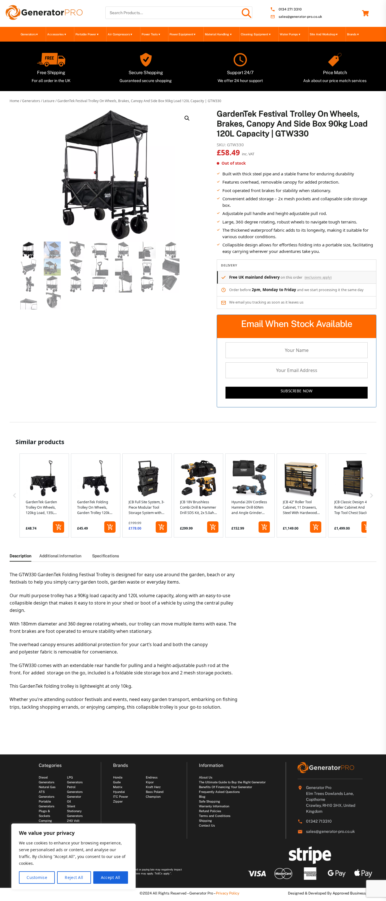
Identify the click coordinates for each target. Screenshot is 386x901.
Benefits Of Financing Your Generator (225, 787)
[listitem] (44, 495)
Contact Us (207, 825)
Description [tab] (20, 556)
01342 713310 (319, 821)
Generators (29, 34)
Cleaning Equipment (255, 34)
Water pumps (290, 34)
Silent (71, 806)
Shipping (205, 820)
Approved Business (349, 893)
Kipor (150, 782)
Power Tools (151, 34)
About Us (205, 777)
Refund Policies (210, 811)
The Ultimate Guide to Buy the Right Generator (232, 782)
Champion (153, 796)
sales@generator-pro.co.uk (300, 17)
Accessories (56, 34)
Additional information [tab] (60, 556)
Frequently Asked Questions (219, 792)
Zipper (118, 801)
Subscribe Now (297, 390)
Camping (45, 820)
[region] (73, 856)
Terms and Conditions (215, 816)
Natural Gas (47, 787)
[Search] (246, 13)
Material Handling (218, 34)
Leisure (49, 100)
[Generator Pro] (44, 17)
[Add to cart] (58, 527)
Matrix (117, 787)
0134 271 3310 (290, 9)
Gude (117, 782)
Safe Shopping (209, 801)
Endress (152, 777)
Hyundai (119, 792)
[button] (187, 118)
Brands (353, 34)
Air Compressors (120, 34)
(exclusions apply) (318, 277)
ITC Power (120, 796)
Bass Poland (155, 792)
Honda (117, 777)
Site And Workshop (324, 34)
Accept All (110, 877)
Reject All (74, 877)
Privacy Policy (227, 893)
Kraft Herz (153, 787)
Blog (202, 796)
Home (14, 100)
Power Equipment (183, 34)
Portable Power (87, 34)
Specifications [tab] (105, 556)
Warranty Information (214, 806)
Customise (37, 877)
